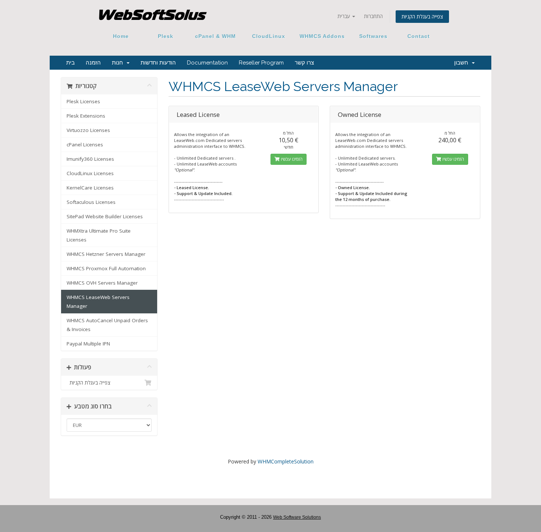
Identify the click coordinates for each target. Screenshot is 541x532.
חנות (119, 62)
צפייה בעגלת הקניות (422, 16)
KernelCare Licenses (90, 187)
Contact (416, 36)
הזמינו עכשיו (291, 159)
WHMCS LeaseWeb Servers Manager (98, 301)
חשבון (462, 62)
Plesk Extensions (86, 115)
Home (121, 36)
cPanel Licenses (85, 144)
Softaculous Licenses (91, 202)
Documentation (207, 62)
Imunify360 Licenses (90, 159)
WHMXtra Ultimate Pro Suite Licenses (99, 235)
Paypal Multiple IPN (88, 343)
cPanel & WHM (215, 36)
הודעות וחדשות (158, 62)
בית (70, 62)
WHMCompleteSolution (286, 461)
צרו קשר (304, 62)
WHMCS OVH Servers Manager (102, 282)
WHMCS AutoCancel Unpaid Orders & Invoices (107, 325)
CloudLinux (268, 36)
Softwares (373, 36)
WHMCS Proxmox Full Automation (106, 268)
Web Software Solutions (297, 517)
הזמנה (93, 62)
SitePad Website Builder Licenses (105, 216)
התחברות (373, 16)
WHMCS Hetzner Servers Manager (106, 254)
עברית (344, 16)
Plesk (166, 36)
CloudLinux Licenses (90, 173)
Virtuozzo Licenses (88, 130)
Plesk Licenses (83, 101)
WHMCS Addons (322, 36)
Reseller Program (261, 62)
